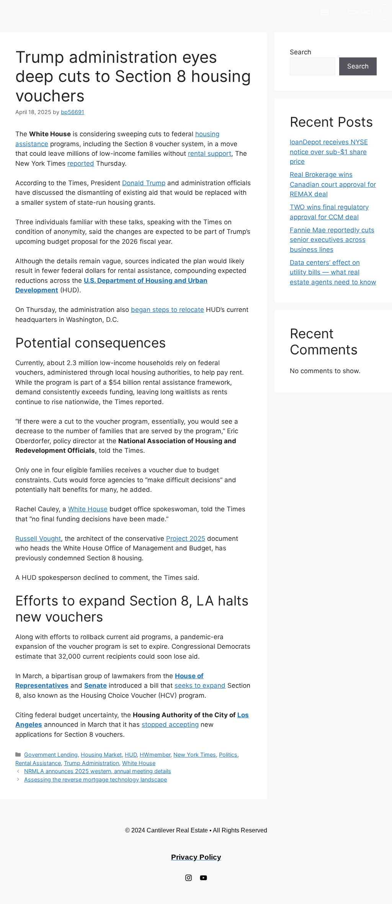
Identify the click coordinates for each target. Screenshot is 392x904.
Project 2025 (185, 538)
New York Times (194, 754)
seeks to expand (200, 685)
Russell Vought (38, 538)
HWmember (155, 754)
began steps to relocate (167, 309)
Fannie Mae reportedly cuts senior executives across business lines (332, 239)
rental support (209, 153)
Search (300, 52)
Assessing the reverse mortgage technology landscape (95, 779)
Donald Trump (143, 183)
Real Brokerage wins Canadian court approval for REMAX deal (333, 184)
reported (80, 163)
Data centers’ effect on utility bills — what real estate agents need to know (333, 272)
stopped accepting (170, 724)
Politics (228, 754)
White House (88, 509)
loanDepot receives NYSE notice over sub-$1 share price (329, 151)
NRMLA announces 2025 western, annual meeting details (97, 771)
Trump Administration (91, 763)
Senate (95, 685)
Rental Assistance (38, 763)
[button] (324, 12)
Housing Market (101, 754)
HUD (131, 754)
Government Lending (51, 754)
